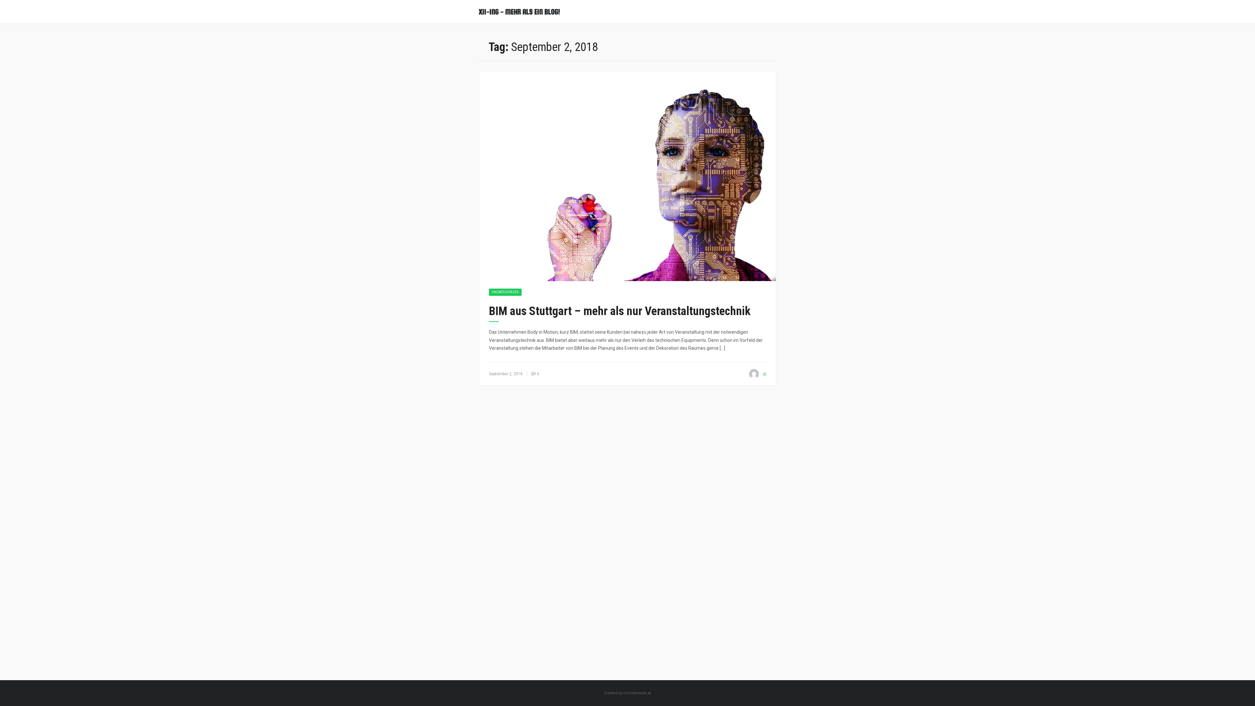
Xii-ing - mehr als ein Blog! (519, 12)
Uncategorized (505, 292)
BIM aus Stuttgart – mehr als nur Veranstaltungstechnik (619, 311)
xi (764, 373)
